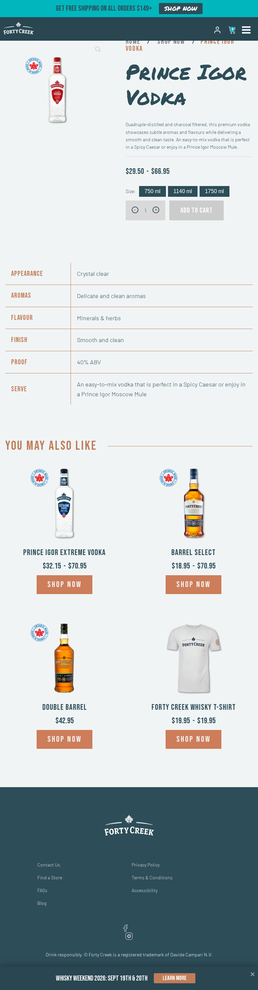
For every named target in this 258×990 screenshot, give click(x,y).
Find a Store (49, 877)
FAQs (42, 890)
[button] (98, 49)
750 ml (152, 191)
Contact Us (48, 865)
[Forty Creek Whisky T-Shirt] (193, 659)
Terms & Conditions (152, 877)
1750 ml (214, 191)
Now (179, 41)
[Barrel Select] (193, 504)
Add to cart (196, 210)
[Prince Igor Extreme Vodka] (64, 504)
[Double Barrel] (64, 659)
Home (133, 41)
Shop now (64, 584)
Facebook (125, 928)
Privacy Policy (146, 865)
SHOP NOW (180, 8)
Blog (41, 903)
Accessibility (145, 890)
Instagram (129, 936)
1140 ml (182, 191)
